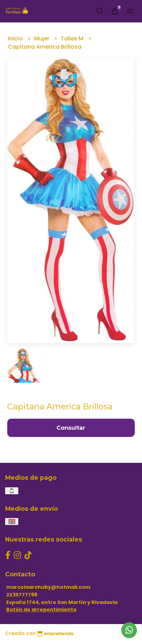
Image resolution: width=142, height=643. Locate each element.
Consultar (71, 428)
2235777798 (22, 594)
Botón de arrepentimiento (41, 609)
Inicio (16, 38)
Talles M (73, 38)
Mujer (42, 38)
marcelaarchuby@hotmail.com (48, 587)
